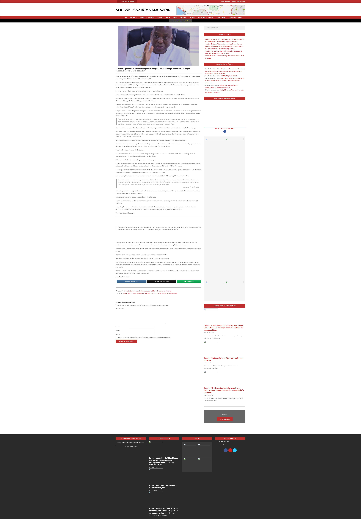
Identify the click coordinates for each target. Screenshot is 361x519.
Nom (117, 327)
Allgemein (154, 490)
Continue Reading (131, 447)
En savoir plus (225, 419)
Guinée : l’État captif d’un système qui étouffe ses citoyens (223, 44)
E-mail (118, 330)
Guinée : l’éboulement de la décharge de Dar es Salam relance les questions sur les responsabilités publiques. (224, 390)
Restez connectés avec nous (224, 128)
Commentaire (120, 308)
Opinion (157, 467)
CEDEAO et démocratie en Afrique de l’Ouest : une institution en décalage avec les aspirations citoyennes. (224, 80)
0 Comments (141, 71)
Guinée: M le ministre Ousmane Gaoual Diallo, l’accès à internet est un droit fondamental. (150, 293)
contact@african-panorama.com (228, 445)
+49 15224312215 (223, 442)
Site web (118, 334)
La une (153, 467)
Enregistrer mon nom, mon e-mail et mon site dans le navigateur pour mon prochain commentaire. (144, 337)
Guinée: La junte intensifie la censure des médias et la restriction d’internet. (148, 291)
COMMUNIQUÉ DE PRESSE (229, 76)
